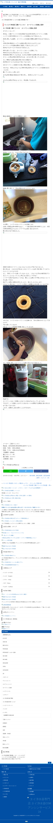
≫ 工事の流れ (32, 774)
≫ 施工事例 (31, 780)
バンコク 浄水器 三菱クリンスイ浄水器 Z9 (36, 485)
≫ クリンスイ (6, 777)
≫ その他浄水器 (6, 791)
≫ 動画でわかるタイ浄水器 (34, 768)
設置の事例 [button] (29, 6)
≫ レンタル (5, 794)
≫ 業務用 (5, 796)
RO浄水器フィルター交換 (9, 652)
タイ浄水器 (5, 6)
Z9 (3, 673)
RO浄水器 (5, 649)
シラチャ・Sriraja (7, 579)
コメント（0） (45, 478)
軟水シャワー (6, 744)
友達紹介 (5, 723)
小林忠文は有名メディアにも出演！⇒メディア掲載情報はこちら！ (19, 538)
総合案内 (36, 3)
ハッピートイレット (8, 705)
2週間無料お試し (7, 635)
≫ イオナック (6, 783)
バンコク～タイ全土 (8, 572)
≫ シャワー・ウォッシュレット (9, 785)
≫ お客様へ (31, 777)
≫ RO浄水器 (5, 780)
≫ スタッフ (31, 785)
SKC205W (39, 476)
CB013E (5, 642)
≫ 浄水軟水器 (6, 788)
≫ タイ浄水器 (6, 768)
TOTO (4, 666)
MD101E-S (5, 645)
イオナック (5, 677)
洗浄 (38, 478)
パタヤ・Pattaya (6, 583)
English (49, 3)
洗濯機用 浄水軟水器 (9, 715)
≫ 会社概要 (31, 791)
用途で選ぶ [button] (11, 6)
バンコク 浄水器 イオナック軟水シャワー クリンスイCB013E (22, 483)
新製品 (4, 726)
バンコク (5, 709)
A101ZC (5, 638)
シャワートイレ (6, 691)
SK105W (32, 476)
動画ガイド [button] (23, 6)
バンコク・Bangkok (7, 576)
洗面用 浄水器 (6, 733)
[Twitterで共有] (25, 471)
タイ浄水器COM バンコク (9, 702)
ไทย (43, 3)
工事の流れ (42, 6)
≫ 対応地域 (31, 783)
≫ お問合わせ (32, 794)
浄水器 (4, 740)
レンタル (5, 712)
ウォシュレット (6, 680)
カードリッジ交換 (7, 687)
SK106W (5, 659)
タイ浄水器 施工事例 (8, 698)
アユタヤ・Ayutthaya (8, 586)
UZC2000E (46, 476)
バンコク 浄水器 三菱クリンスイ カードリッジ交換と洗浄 (23, 25)
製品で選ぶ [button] (17, 6)
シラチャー (5, 694)
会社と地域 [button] (35, 6)
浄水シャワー (6, 737)
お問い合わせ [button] (47, 6)
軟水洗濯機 (5, 747)
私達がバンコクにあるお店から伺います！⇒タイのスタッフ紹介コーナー (21, 507)
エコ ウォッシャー (7, 684)
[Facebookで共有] (41, 471)
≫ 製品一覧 (5, 774)
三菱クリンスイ (6, 719)
